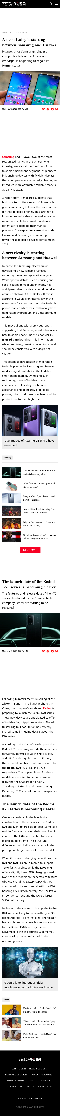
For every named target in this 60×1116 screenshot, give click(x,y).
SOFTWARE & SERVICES (16, 1074)
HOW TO (51, 1086)
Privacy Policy (35, 1098)
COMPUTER (10, 1086)
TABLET (40, 1086)
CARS (21, 1086)
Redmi (47, 708)
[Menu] (56, 4)
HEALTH (30, 1086)
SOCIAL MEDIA (43, 1080)
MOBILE (22, 1068)
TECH (13, 1068)
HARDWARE (46, 1074)
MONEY (34, 1074)
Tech (16, 32)
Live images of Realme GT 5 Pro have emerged (29, 443)
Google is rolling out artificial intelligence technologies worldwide (28, 985)
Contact (22, 1098)
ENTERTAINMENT (15, 1080)
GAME (30, 1080)
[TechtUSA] (13, 4)
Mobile (25, 32)
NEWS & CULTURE (38, 1068)
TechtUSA (6, 32)
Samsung (8, 157)
